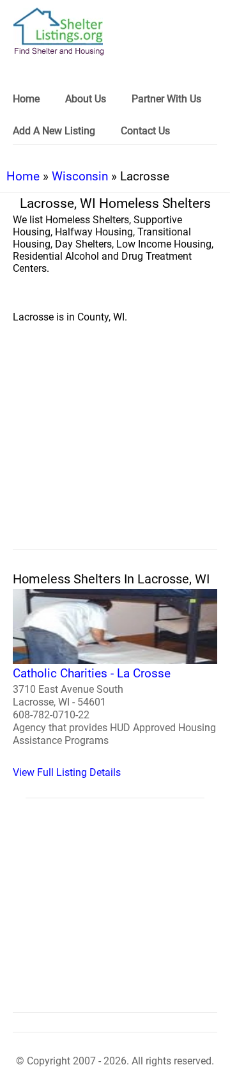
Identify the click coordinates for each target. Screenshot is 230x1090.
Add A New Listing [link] (54, 131)
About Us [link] (85, 99)
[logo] (59, 32)
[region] (115, 450)
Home (23, 176)
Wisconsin (80, 176)
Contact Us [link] (145, 131)
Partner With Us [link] (166, 99)
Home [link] (26, 99)
